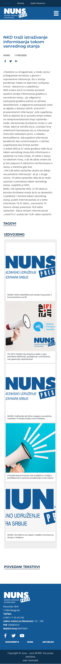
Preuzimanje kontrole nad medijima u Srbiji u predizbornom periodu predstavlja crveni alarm (30, 476)
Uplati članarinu (37, 3)
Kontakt (7, 3)
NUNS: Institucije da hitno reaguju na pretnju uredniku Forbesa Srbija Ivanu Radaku (29, 417)
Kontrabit (33, 660)
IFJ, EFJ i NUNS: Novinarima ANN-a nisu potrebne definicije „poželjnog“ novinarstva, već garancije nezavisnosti (28, 356)
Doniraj (20, 3)
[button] (53, 13)
